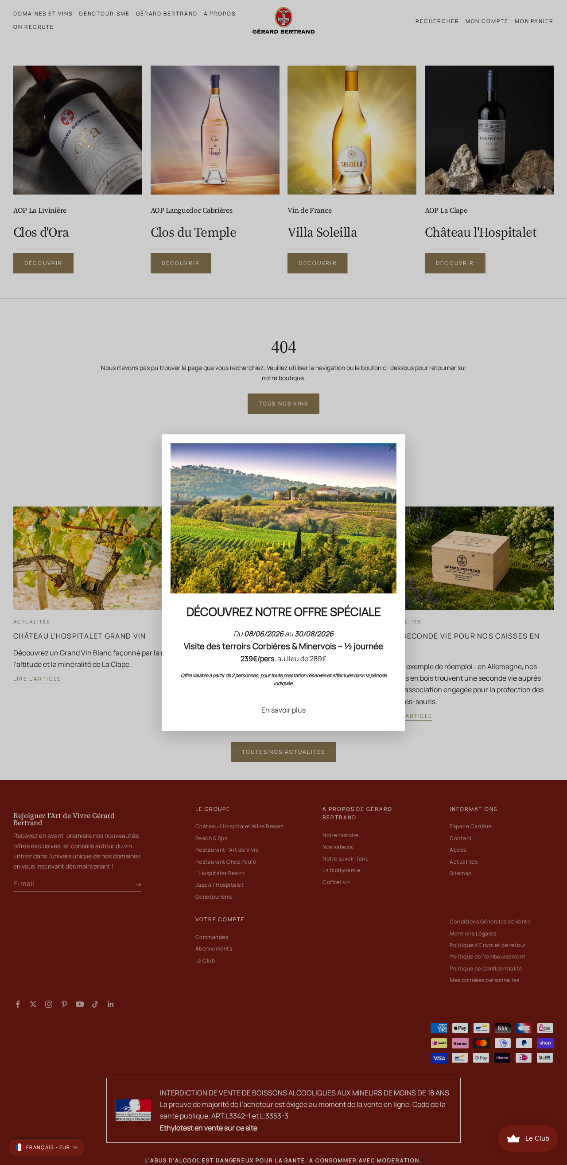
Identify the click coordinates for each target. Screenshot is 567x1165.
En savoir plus (283, 710)
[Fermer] (392, 447)
